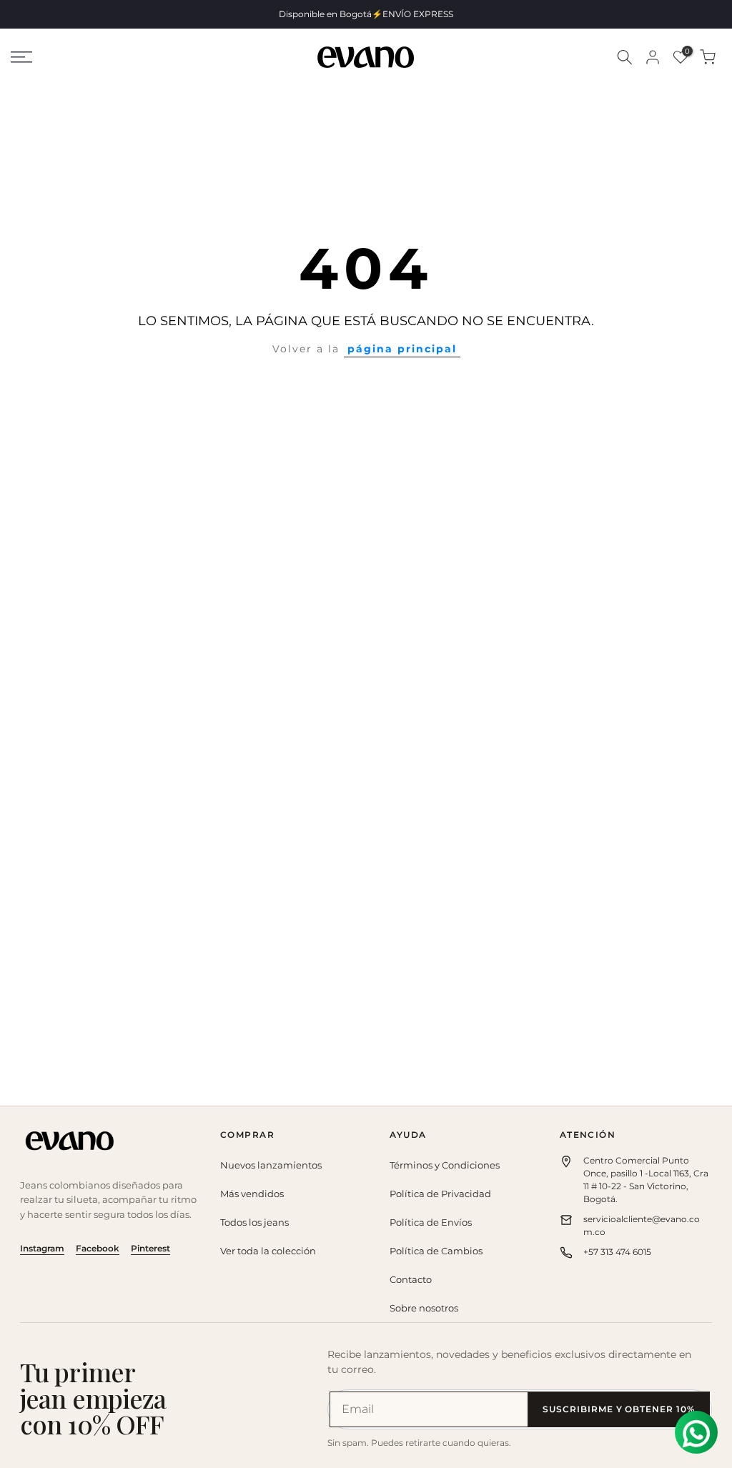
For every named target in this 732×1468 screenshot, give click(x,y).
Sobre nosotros (424, 1308)
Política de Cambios (436, 1250)
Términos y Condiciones (445, 1165)
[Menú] (122, 57)
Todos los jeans (254, 1222)
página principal (402, 348)
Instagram (42, 1248)
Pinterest (150, 1248)
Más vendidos (252, 1193)
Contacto (411, 1279)
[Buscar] (625, 57)
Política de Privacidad (440, 1193)
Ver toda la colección (268, 1250)
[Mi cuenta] (652, 57)
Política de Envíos (431, 1222)
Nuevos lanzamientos (271, 1165)
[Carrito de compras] (708, 57)
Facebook (97, 1248)
